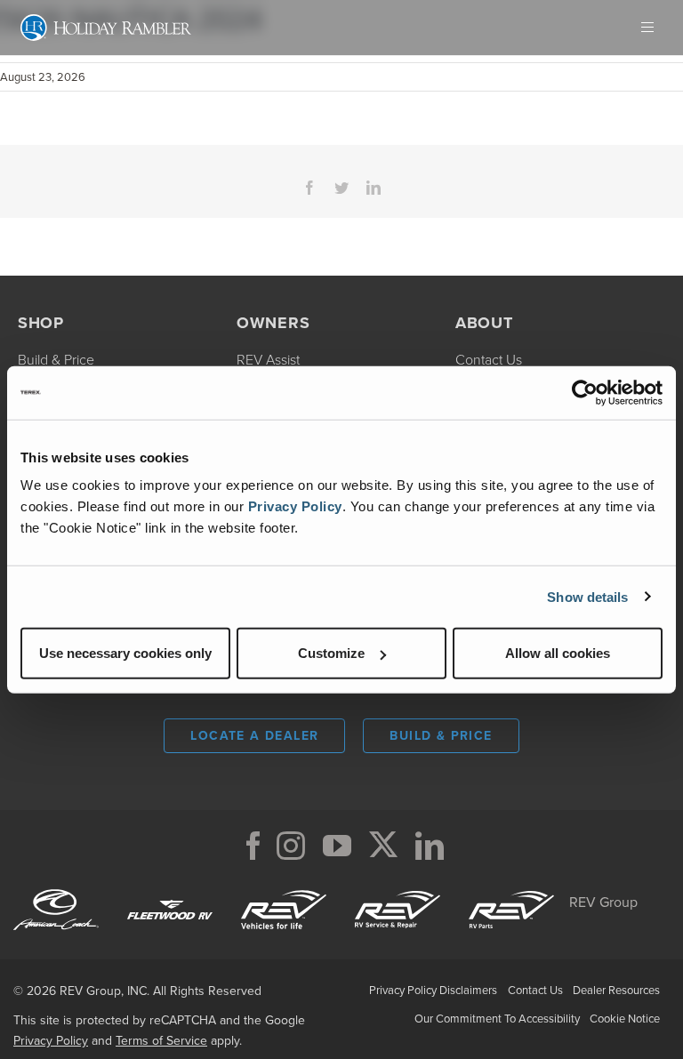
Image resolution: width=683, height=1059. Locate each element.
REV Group (603, 902)
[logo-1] (397, 888)
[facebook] (253, 845)
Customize (331, 653)
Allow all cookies (557, 653)
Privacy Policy (295, 506)
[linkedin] (429, 845)
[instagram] (291, 845)
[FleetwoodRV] (170, 888)
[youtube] (337, 845)
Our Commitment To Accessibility (497, 1018)
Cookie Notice (625, 1018)
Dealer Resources (616, 990)
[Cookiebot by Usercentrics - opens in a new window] (585, 392)
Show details (587, 596)
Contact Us (535, 990)
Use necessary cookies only (125, 653)
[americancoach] (56, 888)
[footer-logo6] (283, 888)
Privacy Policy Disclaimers (433, 990)
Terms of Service (161, 1040)
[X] (383, 845)
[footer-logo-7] (511, 888)
